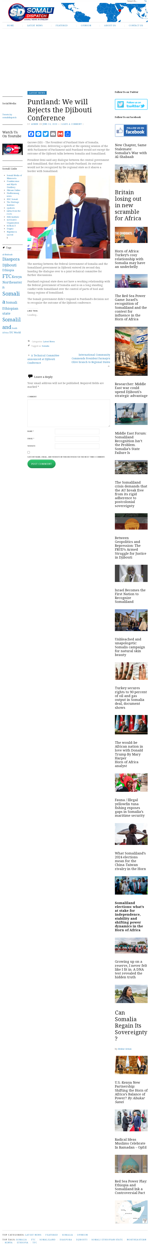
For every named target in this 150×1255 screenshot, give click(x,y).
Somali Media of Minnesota (14, 177)
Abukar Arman (125, 1048)
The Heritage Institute (13, 203)
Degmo (10, 228)
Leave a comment (71, 124)
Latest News (35, 25)
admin (34, 124)
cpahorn (11, 208)
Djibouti (9, 265)
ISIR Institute (13, 216)
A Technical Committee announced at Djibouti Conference (43, 359)
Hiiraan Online (13, 190)
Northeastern (136, 1239)
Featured (62, 25)
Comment (32, 396)
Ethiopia (8, 270)
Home (10, 25)
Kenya (17, 276)
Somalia (45, 345)
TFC (11, 332)
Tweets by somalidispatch (9, 116)
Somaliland (48, 1239)
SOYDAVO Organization (13, 221)
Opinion (86, 25)
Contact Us (136, 25)
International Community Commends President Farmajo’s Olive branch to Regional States (91, 358)
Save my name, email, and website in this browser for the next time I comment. (66, 457)
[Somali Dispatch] (75, 12)
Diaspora (11, 259)
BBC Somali (12, 199)
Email (30, 438)
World (17, 332)
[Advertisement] (75, 57)
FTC (6, 276)
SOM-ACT (11, 225)
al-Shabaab (7, 254)
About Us (110, 25)
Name (30, 431)
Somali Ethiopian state (10, 308)
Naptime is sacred (12, 233)
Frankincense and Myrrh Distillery (13, 184)
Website (31, 446)
